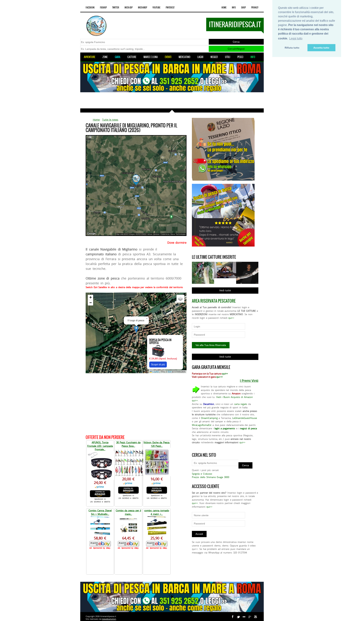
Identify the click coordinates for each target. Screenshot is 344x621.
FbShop (103, 7)
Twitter (115, 7)
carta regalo (240, 404)
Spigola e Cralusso (202, 473)
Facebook (90, 7)
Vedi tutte (225, 290)
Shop (243, 7)
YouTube (156, 7)
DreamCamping (209, 418)
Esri (170, 371)
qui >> (219, 376)
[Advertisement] (172, 100)
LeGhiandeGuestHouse (244, 418)
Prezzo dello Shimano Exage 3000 (210, 477)
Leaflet (155, 371)
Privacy (254, 7)
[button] (136, 329)
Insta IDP (129, 7)
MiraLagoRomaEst (201, 425)
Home (223, 7)
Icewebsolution (109, 619)
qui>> (231, 317)
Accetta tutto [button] (321, 47)
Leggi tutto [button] (295, 38)
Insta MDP (142, 7)
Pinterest (170, 7)
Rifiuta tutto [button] (292, 47)
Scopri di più (158, 364)
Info (234, 7)
